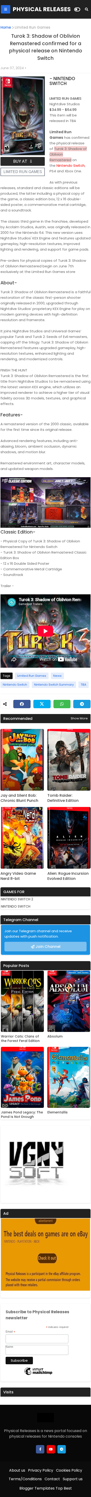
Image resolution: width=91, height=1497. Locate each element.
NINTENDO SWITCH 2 (17, 899)
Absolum (55, 1036)
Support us (73, 1479)
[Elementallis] (68, 1077)
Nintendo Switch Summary (54, 684)
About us (17, 1470)
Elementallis (57, 1112)
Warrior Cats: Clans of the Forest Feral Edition (20, 1038)
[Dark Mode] (77, 9)
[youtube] (51, 1449)
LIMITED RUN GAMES (23, 172)
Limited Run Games (32, 27)
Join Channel (47, 946)
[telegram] (61, 1449)
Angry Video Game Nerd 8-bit (18, 876)
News (57, 676)
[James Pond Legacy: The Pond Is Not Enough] (22, 1077)
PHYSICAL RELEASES (42, 9)
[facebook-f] (40, 1449)
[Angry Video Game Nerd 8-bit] (22, 838)
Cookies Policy (69, 1470)
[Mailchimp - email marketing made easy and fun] (38, 1375)
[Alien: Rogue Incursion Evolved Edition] (69, 838)
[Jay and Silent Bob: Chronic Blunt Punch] (22, 760)
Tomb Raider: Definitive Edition (63, 798)
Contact (52, 1479)
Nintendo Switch (15, 684)
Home (5, 27)
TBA (83, 684)
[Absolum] (68, 1001)
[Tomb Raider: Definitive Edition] (69, 760)
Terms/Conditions (25, 1479)
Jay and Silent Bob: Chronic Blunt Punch (19, 798)
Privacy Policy (40, 1470)
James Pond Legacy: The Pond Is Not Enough (22, 1114)
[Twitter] (42, 704)
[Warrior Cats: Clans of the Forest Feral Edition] (22, 1001)
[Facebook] (22, 704)
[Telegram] (82, 704)
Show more (79, 718)
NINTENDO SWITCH (15, 906)
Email (10, 1332)
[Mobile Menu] (5, 9)
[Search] (87, 9)
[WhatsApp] (62, 704)
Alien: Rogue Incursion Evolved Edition (68, 876)
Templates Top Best (53, 1488)
